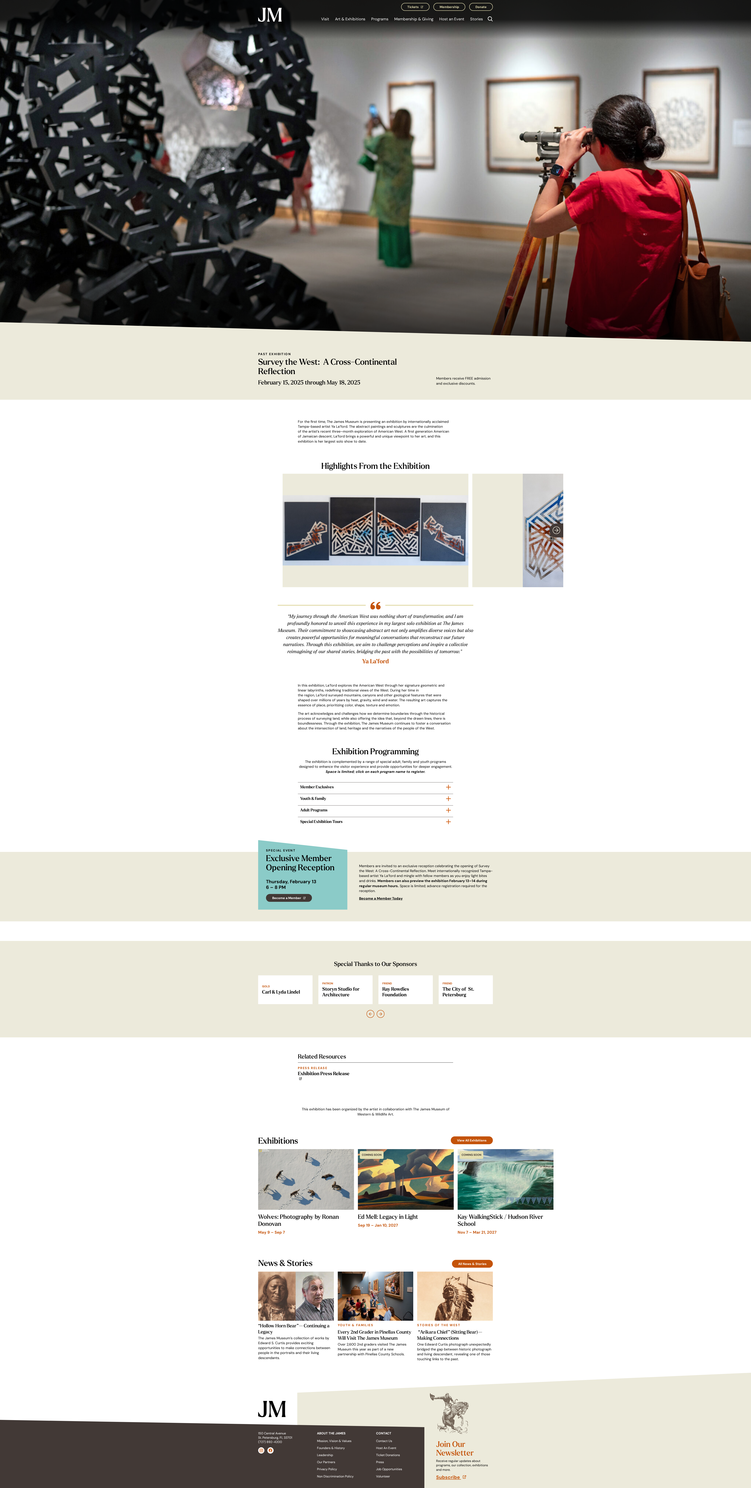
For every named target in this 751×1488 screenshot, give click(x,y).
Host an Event (451, 19)
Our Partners (326, 1462)
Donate (481, 7)
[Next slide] (556, 530)
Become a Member (292, 899)
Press (380, 1462)
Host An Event (386, 1448)
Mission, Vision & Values (334, 1441)
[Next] (380, 1014)
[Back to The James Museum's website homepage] (270, 14)
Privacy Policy (327, 1469)
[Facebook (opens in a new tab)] (270, 1450)
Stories (476, 19)
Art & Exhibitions (350, 19)
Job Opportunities (389, 1469)
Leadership (325, 1455)
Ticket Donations (388, 1455)
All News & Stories (472, 1264)
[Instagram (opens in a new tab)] (261, 1450)
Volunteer (383, 1476)
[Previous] (370, 1014)
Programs (379, 19)
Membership (449, 7)
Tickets (418, 8)
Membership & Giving (413, 19)
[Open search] (489, 19)
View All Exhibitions (472, 1140)
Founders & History (331, 1448)
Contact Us (384, 1441)
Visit (325, 19)
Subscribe (464, 1477)
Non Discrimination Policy (335, 1476)
